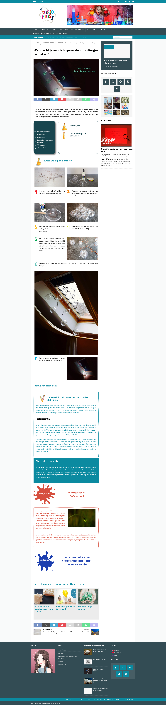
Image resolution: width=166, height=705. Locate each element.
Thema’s (44, 29)
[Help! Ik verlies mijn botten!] (88, 671)
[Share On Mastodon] (94, 99)
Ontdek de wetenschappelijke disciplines (67, 29)
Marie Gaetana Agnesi (99, 659)
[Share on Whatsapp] (86, 99)
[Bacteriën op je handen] (88, 596)
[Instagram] (125, 1)
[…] (112, 165)
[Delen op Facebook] (38, 99)
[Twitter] (122, 1)
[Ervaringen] (116, 135)
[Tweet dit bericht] (46, 99)
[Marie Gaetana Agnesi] (88, 661)
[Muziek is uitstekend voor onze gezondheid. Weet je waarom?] (108, 106)
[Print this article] (78, 99)
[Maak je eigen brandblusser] (125, 106)
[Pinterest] (129, 1)
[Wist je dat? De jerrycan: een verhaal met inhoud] (125, 100)
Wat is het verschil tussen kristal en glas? (100, 689)
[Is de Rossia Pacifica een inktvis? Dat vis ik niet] (116, 100)
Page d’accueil (62, 650)
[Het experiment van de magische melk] (108, 112)
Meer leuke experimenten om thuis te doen (60, 584)
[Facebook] (118, 1)
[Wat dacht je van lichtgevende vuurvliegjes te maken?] (116, 106)
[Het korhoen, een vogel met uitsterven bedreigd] (125, 112)
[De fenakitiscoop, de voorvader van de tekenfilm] (116, 112)
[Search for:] (122, 37)
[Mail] (133, 1)
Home (41, 1)
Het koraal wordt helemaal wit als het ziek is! (100, 680)
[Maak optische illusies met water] (108, 100)
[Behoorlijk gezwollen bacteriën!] (66, 596)
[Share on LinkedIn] (54, 99)
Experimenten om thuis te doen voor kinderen (50, 33)
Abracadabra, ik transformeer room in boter (43, 609)
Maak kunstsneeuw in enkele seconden (99, 650)
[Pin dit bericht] (62, 99)
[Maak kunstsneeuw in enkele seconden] (88, 652)
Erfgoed (90, 29)
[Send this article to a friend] (70, 99)
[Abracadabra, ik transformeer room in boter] (44, 596)
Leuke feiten (103, 29)
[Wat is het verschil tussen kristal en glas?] (117, 51)
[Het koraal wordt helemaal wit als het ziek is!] (88, 681)
